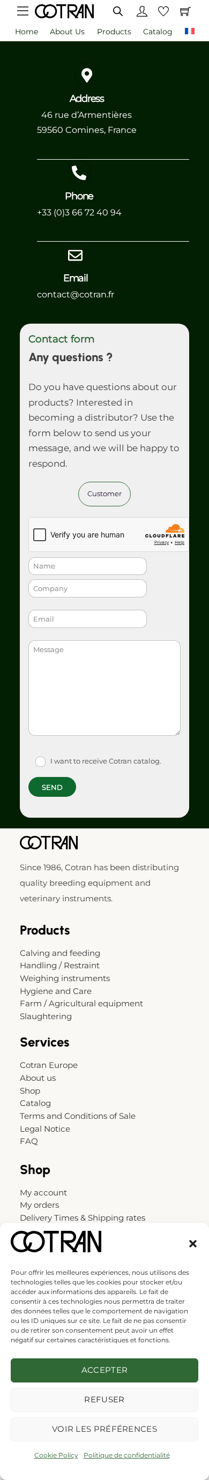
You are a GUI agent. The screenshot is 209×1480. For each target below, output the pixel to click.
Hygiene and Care (56, 991)
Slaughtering (46, 1016)
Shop (30, 1091)
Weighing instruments (65, 978)
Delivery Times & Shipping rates (82, 1218)
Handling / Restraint (60, 965)
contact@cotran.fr (75, 294)
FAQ (29, 1141)
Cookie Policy (56, 1455)
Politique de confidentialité (127, 1455)
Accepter (104, 1370)
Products (114, 31)
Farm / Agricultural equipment (81, 1003)
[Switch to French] (189, 32)
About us (67, 31)
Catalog (158, 31)
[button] (193, 1243)
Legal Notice (45, 1129)
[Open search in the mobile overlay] (118, 11)
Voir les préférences (104, 1429)
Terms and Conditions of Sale (78, 1116)
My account (43, 1192)
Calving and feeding (60, 953)
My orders (39, 1205)
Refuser (104, 1399)
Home (26, 31)
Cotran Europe (49, 1065)
